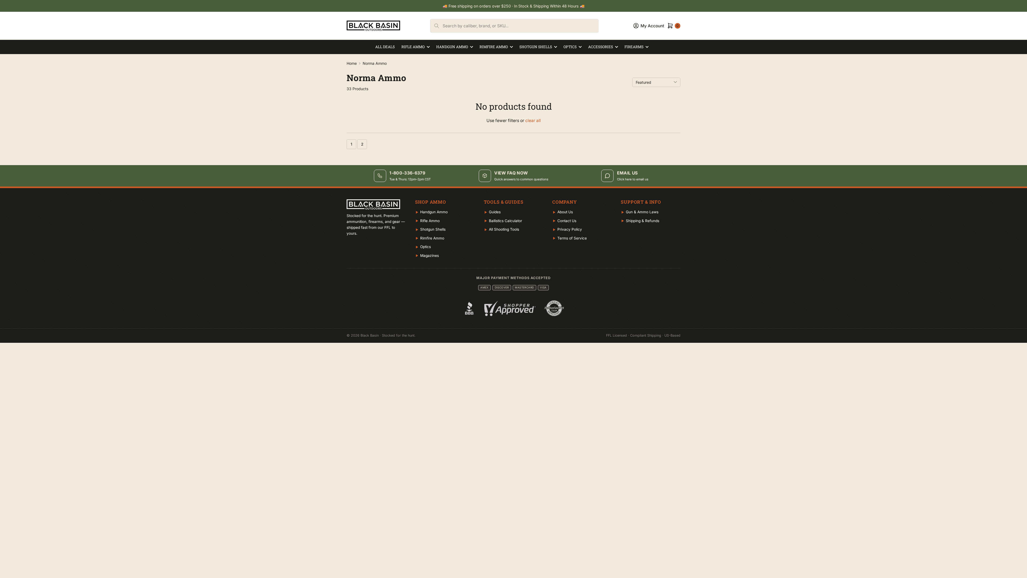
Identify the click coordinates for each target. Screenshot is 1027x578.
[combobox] (520, 25)
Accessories (600, 46)
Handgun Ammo (452, 46)
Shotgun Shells (535, 46)
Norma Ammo (375, 63)
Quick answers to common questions (521, 179)
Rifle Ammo (413, 46)
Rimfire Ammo (494, 46)
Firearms (633, 46)
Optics (570, 46)
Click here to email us (632, 179)
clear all (533, 120)
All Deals (385, 46)
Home (352, 63)
